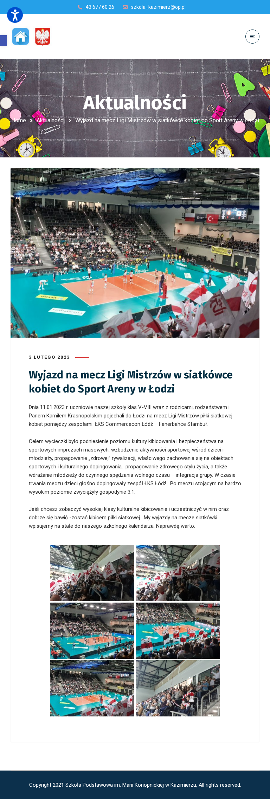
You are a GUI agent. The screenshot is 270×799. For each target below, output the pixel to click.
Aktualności (51, 120)
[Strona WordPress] (34, 36)
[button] (3, 40)
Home (18, 120)
